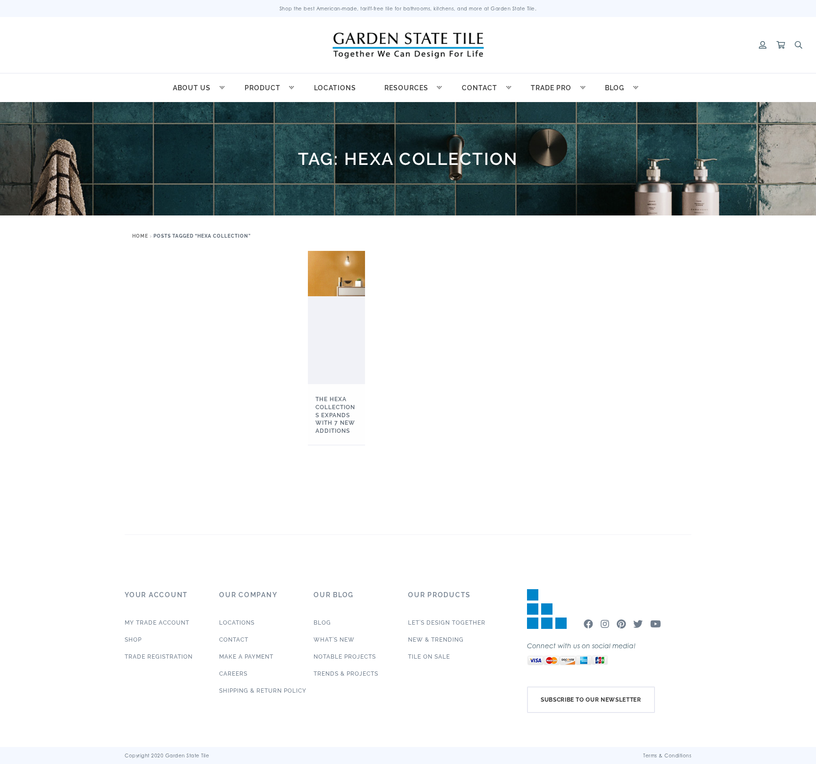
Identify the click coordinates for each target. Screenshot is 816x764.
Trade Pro (551, 88)
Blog (614, 88)
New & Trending (436, 639)
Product (262, 88)
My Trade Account (157, 622)
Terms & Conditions (667, 755)
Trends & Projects (346, 673)
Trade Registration (159, 656)
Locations (335, 88)
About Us (192, 88)
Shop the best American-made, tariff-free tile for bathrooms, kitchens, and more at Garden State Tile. (408, 8)
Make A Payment (246, 656)
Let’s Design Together (446, 622)
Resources (406, 88)
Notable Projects (345, 656)
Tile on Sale (429, 656)
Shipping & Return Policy (262, 690)
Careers (233, 673)
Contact (479, 88)
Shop (133, 639)
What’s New (334, 639)
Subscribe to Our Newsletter (591, 699)
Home (140, 236)
